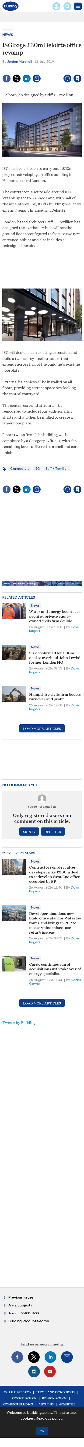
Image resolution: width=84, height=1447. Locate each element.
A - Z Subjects (20, 1305)
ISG (37, 468)
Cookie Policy (24, 1398)
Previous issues (20, 1297)
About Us (46, 1404)
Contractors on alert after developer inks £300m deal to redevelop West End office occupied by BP (54, 874)
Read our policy (48, 1418)
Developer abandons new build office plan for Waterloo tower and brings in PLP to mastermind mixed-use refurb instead (55, 922)
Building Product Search (28, 1321)
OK (42, 1430)
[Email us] (67, 1357)
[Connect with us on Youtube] (50, 1371)
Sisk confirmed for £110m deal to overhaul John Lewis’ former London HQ (54, 657)
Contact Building (18, 1404)
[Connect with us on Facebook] (17, 1357)
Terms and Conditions (55, 1392)
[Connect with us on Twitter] (34, 1357)
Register (53, 831)
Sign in (23, 68)
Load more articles (42, 728)
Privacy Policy (54, 1398)
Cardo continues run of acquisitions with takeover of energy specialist (55, 968)
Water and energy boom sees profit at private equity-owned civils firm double (54, 615)
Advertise (67, 1404)
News (7, 34)
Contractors (19, 468)
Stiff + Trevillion (57, 468)
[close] (45, 74)
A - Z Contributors (23, 1313)
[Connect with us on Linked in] (50, 1357)
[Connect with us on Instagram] (34, 1371)
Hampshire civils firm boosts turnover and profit (55, 696)
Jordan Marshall (19, 61)
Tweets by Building (19, 1022)
